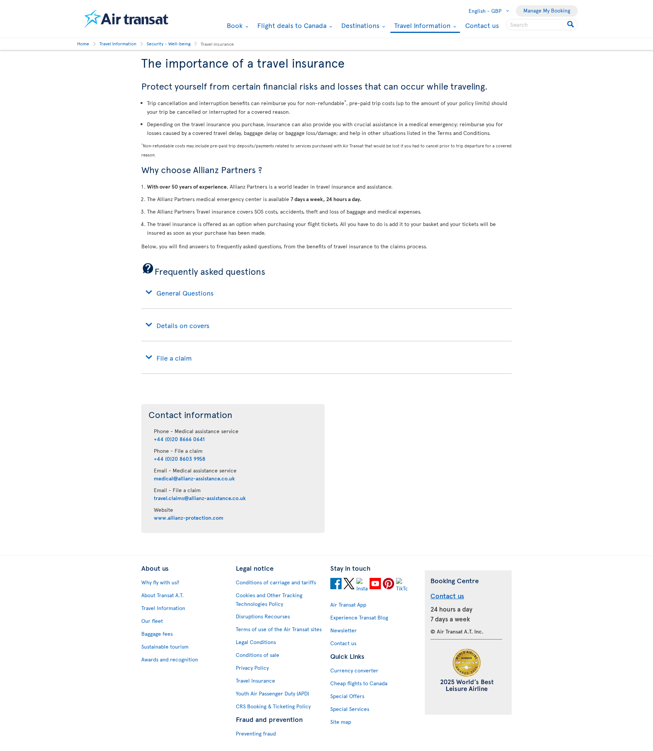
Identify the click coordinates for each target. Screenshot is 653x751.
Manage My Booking (546, 10)
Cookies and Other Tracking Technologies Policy (269, 599)
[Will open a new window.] (336, 585)
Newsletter (343, 630)
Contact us (482, 25)
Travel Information (421, 26)
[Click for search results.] (571, 24)
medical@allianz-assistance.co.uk (194, 478)
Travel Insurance (255, 680)
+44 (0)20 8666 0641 (179, 439)
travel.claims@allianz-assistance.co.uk (200, 498)
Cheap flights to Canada (358, 683)
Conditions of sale (257, 654)
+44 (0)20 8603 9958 (179, 458)
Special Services (349, 708)
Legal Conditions (256, 642)
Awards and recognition (169, 659)
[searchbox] (542, 24)
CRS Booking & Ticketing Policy (273, 706)
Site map (340, 721)
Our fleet (152, 620)
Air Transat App (348, 604)
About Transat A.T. (162, 595)
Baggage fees (157, 633)
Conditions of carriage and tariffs (276, 582)
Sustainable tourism (165, 646)
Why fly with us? (160, 582)
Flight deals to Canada (291, 25)
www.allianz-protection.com (188, 517)
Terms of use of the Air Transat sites (279, 629)
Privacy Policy (252, 667)
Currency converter (354, 670)
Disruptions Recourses (263, 616)
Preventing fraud (256, 733)
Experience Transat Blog (359, 617)
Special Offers (347, 696)
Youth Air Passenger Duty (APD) (272, 693)
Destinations (359, 25)
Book (233, 25)
